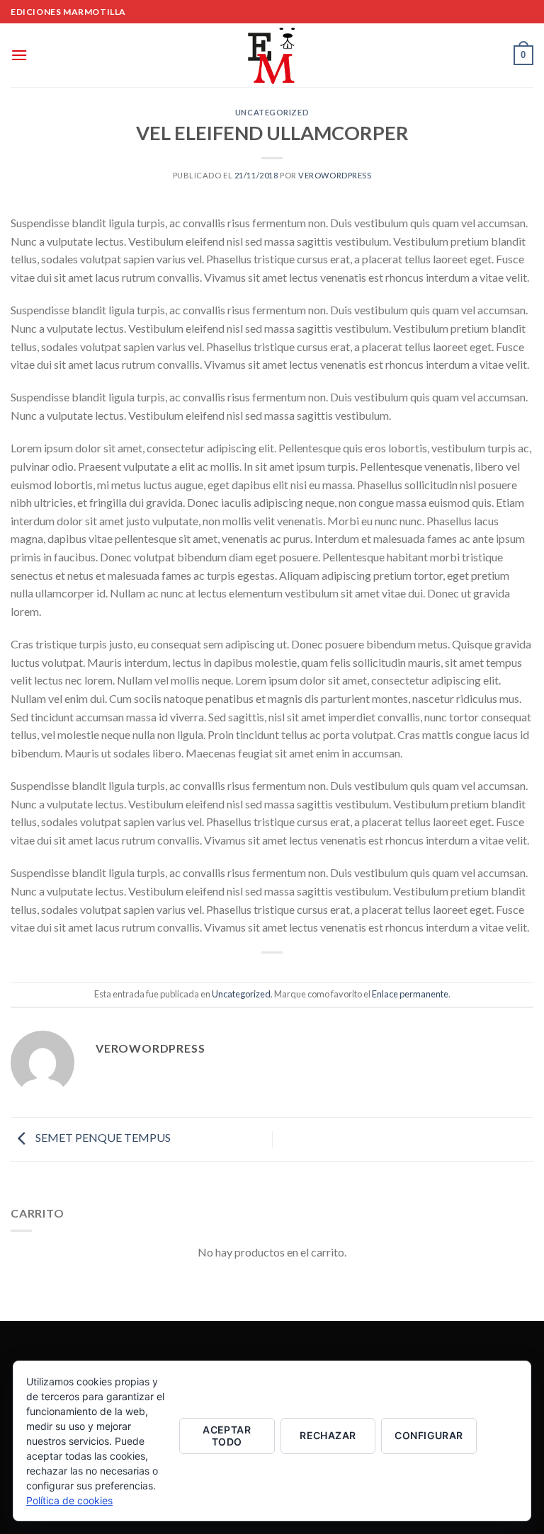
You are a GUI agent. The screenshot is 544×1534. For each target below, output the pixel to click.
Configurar (429, 1435)
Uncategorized (272, 112)
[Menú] (19, 55)
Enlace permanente (410, 994)
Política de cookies (69, 1500)
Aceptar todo (227, 1436)
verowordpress (334, 175)
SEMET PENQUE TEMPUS (102, 1137)
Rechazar (328, 1435)
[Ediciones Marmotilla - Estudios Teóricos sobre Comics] (272, 55)
